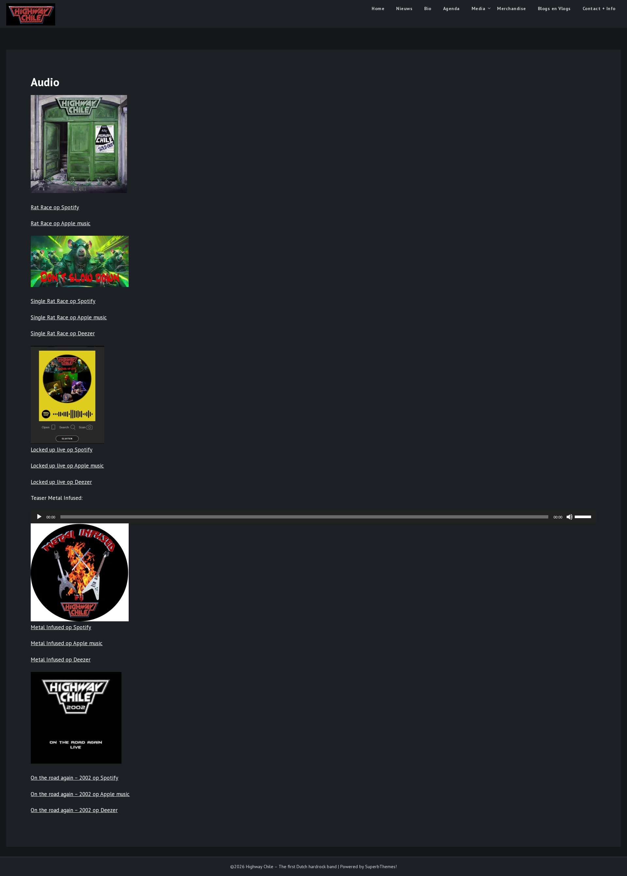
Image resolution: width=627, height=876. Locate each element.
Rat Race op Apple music (60, 223)
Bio (427, 8)
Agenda (451, 8)
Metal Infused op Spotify (61, 627)
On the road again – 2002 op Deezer (74, 810)
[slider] (584, 516)
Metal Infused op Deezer (60, 659)
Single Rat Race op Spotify (63, 301)
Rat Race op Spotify (55, 207)
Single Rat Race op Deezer (63, 333)
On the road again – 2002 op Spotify (74, 777)
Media (479, 8)
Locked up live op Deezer (61, 482)
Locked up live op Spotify (61, 449)
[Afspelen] (39, 517)
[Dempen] (569, 517)
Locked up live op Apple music (67, 465)
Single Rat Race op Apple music (69, 317)
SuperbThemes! (381, 866)
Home (378, 8)
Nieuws (404, 8)
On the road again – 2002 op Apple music (80, 794)
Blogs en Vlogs (554, 8)
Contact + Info (599, 8)
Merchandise (511, 8)
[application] (313, 516)
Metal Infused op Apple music (67, 643)
